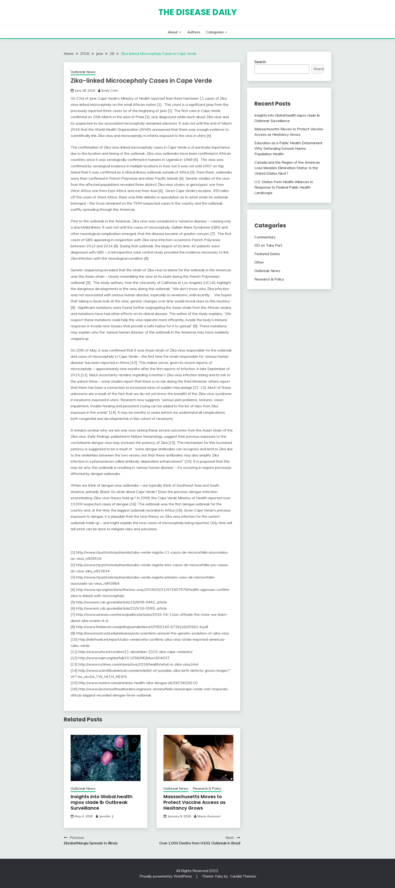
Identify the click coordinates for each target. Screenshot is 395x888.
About (173, 32)
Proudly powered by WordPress (166, 876)
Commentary (265, 237)
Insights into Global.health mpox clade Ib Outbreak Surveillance (101, 802)
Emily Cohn (109, 90)
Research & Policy (207, 788)
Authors (193, 32)
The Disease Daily (197, 12)
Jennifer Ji (106, 816)
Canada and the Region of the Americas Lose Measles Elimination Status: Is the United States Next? (287, 168)
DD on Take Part (268, 245)
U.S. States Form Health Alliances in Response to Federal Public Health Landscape (283, 187)
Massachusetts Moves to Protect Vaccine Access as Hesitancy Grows (194, 802)
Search (260, 61)
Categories (215, 32)
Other (259, 262)
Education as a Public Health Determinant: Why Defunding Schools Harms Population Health (288, 148)
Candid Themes (243, 876)
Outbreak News (83, 72)
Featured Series (267, 253)
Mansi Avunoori (209, 816)
